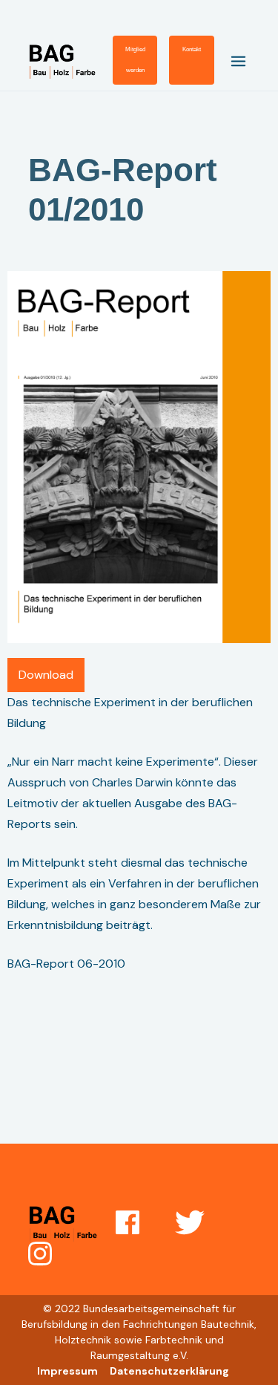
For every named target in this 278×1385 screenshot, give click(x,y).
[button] (232, 59)
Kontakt (191, 49)
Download (46, 674)
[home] (70, 60)
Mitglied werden (135, 60)
